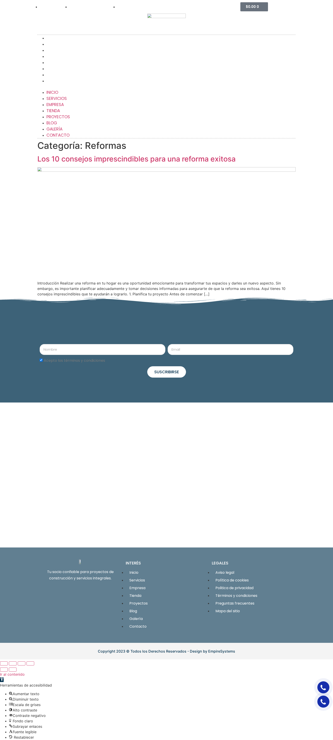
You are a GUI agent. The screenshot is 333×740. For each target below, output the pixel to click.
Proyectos (58, 117)
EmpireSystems (221, 651)
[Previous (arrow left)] (4, 670)
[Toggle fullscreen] (21, 663)
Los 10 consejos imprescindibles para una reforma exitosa (136, 158)
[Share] (13, 663)
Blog (51, 123)
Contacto (62, 81)
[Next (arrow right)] (13, 670)
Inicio (52, 92)
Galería (54, 129)
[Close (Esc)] (4, 663)
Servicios (56, 98)
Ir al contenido (12, 674)
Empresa (55, 104)
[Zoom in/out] (30, 663)
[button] (166, 86)
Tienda (53, 110)
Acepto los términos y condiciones (74, 360)
